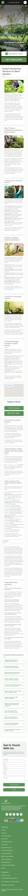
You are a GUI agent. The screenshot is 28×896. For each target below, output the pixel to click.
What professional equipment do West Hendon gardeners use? (12, 673)
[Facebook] (7, 814)
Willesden (6, 510)
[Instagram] (14, 814)
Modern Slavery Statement (7, 856)
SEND (14, 789)
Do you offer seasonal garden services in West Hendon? (11, 724)
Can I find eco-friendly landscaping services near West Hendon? (13, 685)
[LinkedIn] (17, 814)
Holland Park (7, 508)
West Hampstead (8, 499)
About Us (3, 830)
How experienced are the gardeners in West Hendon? (11, 711)
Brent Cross (7, 524)
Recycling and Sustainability (7, 865)
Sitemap (3, 868)
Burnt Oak (6, 529)
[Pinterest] (21, 814)
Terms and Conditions (6, 835)
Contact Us (3, 833)
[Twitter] (10, 814)
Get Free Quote (14, 408)
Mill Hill (6, 527)
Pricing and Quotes (5, 862)
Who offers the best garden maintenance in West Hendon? (12, 667)
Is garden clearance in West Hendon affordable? (11, 698)
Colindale (6, 518)
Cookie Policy (4, 844)
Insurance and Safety (6, 853)
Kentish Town (14, 464)
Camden (8, 464)
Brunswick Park (7, 505)
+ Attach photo (14, 784)
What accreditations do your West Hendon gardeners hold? (12, 691)
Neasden (6, 521)
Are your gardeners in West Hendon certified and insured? (12, 679)
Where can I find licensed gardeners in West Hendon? (11, 718)
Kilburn (6, 497)
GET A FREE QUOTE (14, 60)
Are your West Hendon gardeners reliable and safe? (12, 730)
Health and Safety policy (7, 850)
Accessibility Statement (6, 841)
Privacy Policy (4, 838)
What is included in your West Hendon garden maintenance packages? (11, 704)
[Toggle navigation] (2, 2)
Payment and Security (6, 859)
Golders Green (7, 513)
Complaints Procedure (6, 847)
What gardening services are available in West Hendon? (11, 661)
